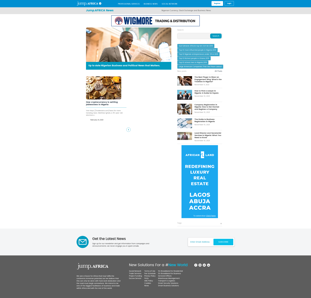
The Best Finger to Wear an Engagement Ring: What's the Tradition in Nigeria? (208, 79)
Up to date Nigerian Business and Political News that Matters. (124, 66)
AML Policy (148, 281)
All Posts (218, 71)
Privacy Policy (150, 276)
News (146, 286)
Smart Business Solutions (168, 286)
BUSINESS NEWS (151, 4)
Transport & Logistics (166, 281)
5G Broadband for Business (169, 273)
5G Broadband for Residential (170, 271)
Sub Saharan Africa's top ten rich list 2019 (196, 46)
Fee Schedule (150, 273)
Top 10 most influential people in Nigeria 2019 (197, 50)
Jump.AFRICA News (99, 10)
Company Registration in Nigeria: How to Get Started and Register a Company (206, 107)
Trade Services (135, 273)
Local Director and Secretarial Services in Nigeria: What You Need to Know (207, 135)
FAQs (146, 278)
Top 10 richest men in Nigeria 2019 (193, 62)
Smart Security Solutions (168, 283)
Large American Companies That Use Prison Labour (200, 66)
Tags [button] (179, 223)
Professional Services (129, 4)
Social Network (169, 4)
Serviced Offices (165, 276)
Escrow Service (135, 278)
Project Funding (135, 276)
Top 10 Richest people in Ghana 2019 (194, 58)
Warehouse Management (169, 278)
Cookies (147, 283)
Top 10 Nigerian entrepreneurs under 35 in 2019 (198, 54)
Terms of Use (149, 271)
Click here (192, 25)
